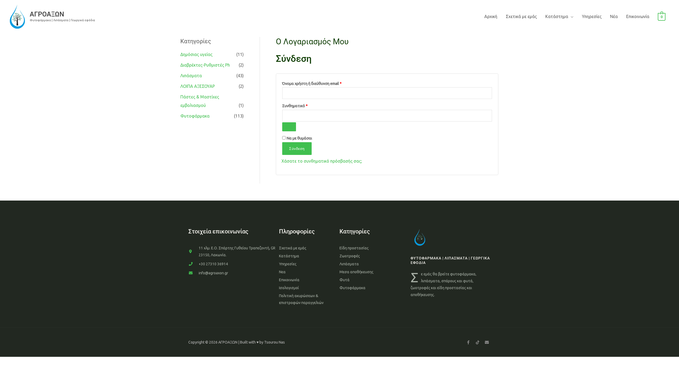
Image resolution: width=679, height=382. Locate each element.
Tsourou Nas (274, 342)
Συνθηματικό (304, 105)
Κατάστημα (556, 16)
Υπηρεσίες (592, 16)
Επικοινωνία (637, 16)
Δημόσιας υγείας (196, 54)
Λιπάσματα (191, 75)
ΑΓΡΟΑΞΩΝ (47, 14)
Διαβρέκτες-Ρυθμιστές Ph (205, 65)
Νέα (614, 16)
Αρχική (490, 16)
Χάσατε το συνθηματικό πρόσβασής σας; (321, 161)
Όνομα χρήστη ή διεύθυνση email (321, 83)
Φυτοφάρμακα (195, 116)
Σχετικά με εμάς (521, 16)
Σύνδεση (297, 148)
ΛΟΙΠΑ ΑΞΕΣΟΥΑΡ (197, 86)
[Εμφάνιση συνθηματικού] (289, 126)
